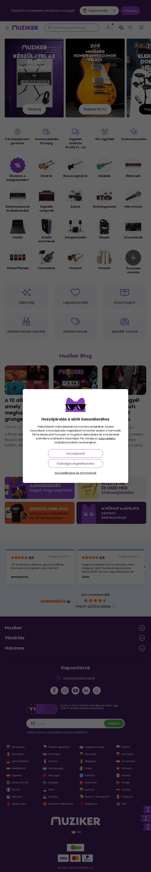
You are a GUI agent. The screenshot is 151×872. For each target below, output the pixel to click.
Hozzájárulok (75, 453)
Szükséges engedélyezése (75, 463)
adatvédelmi (107, 438)
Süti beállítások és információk (75, 473)
